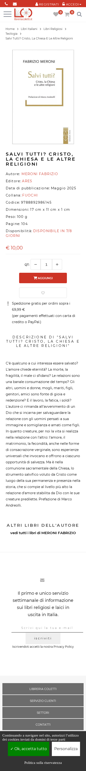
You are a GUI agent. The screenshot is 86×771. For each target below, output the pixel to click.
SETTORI (43, 712)
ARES (27, 181)
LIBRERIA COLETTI (43, 689)
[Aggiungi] (57, 264)
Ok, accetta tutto (30, 749)
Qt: (27, 264)
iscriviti (43, 638)
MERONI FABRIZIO (58, 533)
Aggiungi (45, 278)
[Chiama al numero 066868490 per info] (6, 3)
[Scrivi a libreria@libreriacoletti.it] (15, 3)
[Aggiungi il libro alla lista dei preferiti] (43, 292)
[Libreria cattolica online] (23, 14)
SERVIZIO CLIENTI (43, 701)
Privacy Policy (64, 646)
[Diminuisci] (35, 264)
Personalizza (66, 749)
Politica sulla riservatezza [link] (43, 763)
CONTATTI (43, 724)
